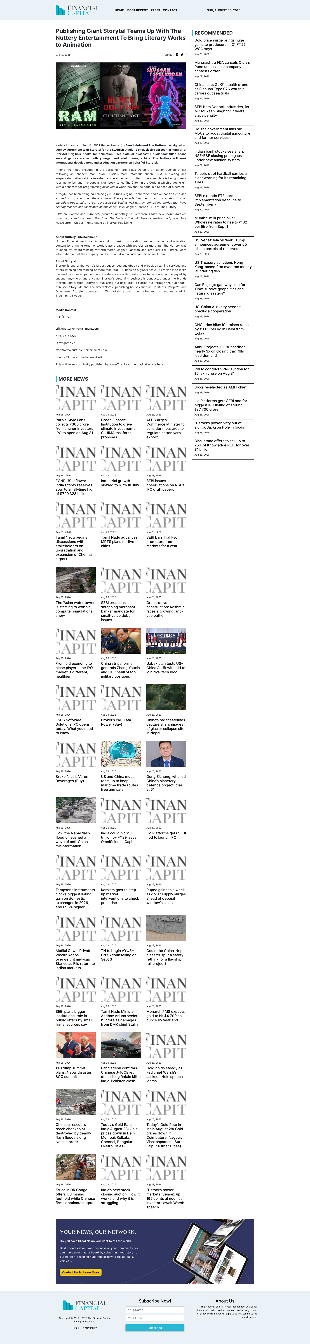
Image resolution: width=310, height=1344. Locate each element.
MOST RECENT (137, 10)
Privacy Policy (89, 1327)
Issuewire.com (111, 145)
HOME (119, 10)
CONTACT (170, 10)
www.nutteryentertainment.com (143, 254)
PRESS (155, 10)
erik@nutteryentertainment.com (77, 328)
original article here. (150, 364)
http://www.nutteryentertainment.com (81, 350)
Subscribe (155, 1328)
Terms (75, 1327)
